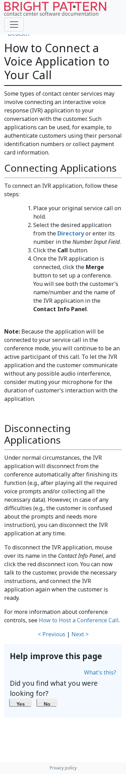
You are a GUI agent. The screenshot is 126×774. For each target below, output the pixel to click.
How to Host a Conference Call (79, 620)
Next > (80, 634)
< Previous (51, 634)
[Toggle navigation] (14, 25)
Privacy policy (63, 768)
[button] (21, 702)
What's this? (100, 672)
